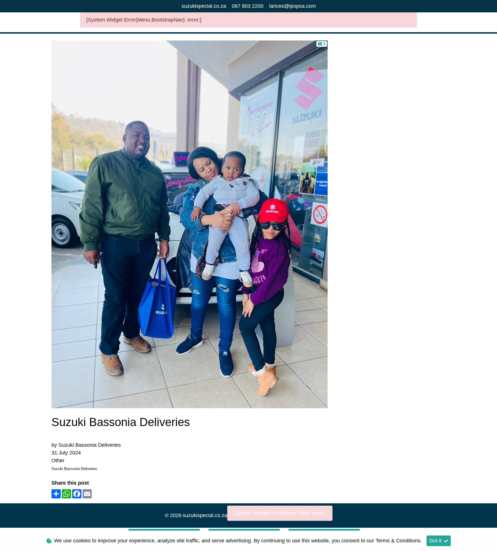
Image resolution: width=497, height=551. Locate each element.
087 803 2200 (247, 6)
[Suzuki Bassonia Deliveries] (189, 223)
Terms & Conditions (398, 541)
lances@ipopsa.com (292, 6)
